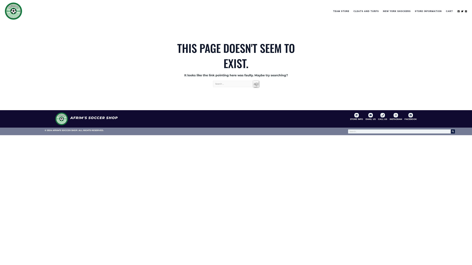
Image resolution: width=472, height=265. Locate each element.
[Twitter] (462, 11)
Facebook (411, 119)
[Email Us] (370, 115)
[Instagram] (466, 11)
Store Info (356, 119)
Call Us (382, 119)
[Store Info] (356, 115)
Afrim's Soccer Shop (94, 118)
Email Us (371, 119)
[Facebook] (458, 11)
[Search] (453, 131)
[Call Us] (382, 115)
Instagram (396, 119)
